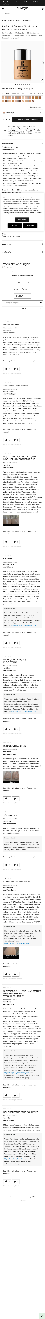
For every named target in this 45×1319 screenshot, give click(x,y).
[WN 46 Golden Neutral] (3, 101)
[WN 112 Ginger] (36, 97)
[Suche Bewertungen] (41, 302)
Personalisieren (22, 219)
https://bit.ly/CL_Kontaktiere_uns (23, 625)
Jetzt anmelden (38, 131)
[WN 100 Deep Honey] (13, 101)
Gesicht (19, 20)
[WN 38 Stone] (26, 101)
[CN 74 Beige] (13, 97)
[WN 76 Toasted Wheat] (29, 101)
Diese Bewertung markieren (12, 373)
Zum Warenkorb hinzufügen (27, 119)
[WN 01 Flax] (9, 101)
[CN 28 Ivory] (16, 101)
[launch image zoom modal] (41, 80)
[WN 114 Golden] (33, 97)
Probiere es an (35, 107)
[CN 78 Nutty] (19, 97)
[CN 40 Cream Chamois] (3, 97)
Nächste (22, 1200)
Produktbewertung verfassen (22, 275)
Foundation (27, 20)
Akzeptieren (30, 225)
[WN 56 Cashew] (23, 101)
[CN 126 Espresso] (19, 101)
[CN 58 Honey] (9, 97)
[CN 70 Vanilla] (29, 97)
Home (4, 20)
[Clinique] (22, 8)
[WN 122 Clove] (6, 101)
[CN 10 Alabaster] (26, 97)
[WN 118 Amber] (40, 97)
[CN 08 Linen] (23, 97)
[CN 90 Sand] (16, 97)
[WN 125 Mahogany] (33, 101)
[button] (11, 520)
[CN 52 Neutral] (6, 97)
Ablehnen (14, 225)
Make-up (11, 20)
